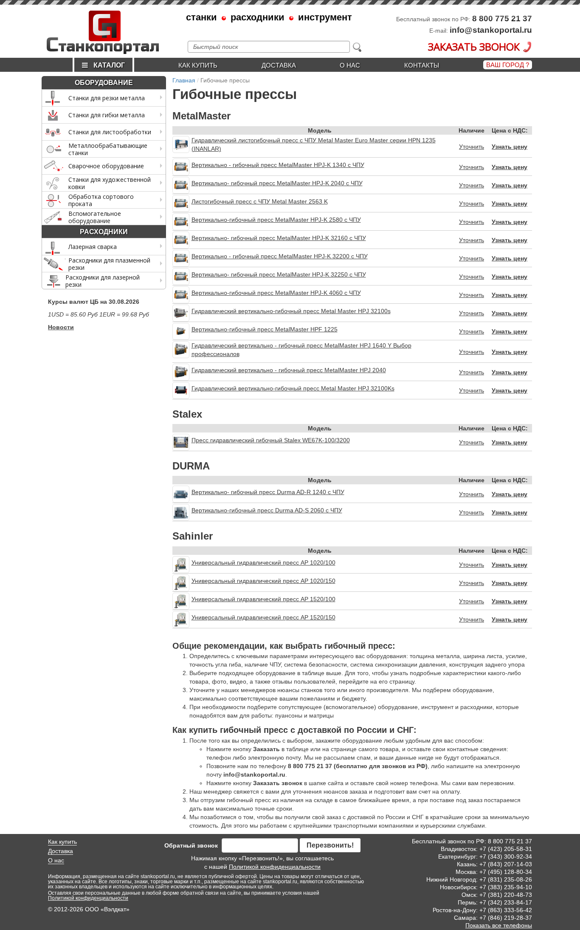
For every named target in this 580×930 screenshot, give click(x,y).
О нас (350, 65)
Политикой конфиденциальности (275, 866)
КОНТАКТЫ (421, 65)
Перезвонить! (330, 845)
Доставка (279, 65)
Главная (183, 80)
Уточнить (471, 146)
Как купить (197, 65)
